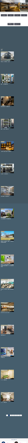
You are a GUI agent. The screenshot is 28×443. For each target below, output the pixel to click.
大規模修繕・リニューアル (10, 24)
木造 (24, 15)
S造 (17, 15)
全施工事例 (3, 15)
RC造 (10, 15)
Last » (21, 415)
